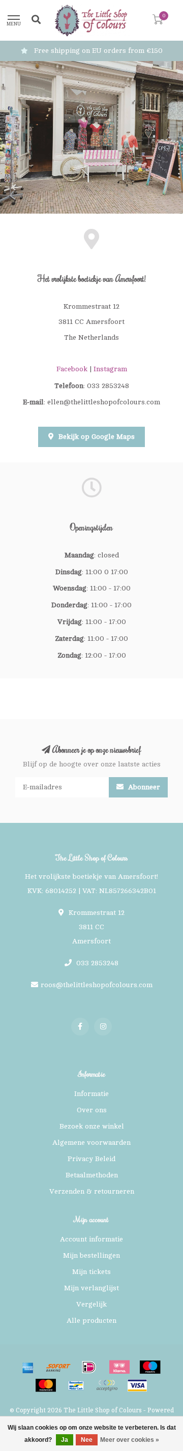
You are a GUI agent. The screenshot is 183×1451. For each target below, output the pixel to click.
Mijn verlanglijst (91, 1288)
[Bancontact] (76, 1385)
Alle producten (91, 1320)
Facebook (71, 369)
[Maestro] (150, 1367)
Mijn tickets (91, 1272)
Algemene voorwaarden (91, 1142)
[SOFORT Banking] (58, 1367)
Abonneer (143, 787)
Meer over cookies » (129, 1439)
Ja (64, 1439)
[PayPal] (106, 1385)
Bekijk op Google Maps (95, 436)
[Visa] (137, 1385)
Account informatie (91, 1239)
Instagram (110, 369)
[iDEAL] (89, 1367)
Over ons (92, 1110)
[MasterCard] (45, 1385)
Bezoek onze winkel (91, 1126)
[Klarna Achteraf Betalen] (119, 1367)
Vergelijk (91, 1304)
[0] (157, 21)
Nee (87, 1439)
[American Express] (28, 1367)
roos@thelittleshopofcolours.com (96, 985)
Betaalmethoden (92, 1175)
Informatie (91, 1094)
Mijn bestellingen (91, 1255)
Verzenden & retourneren (91, 1191)
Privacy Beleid (91, 1159)
